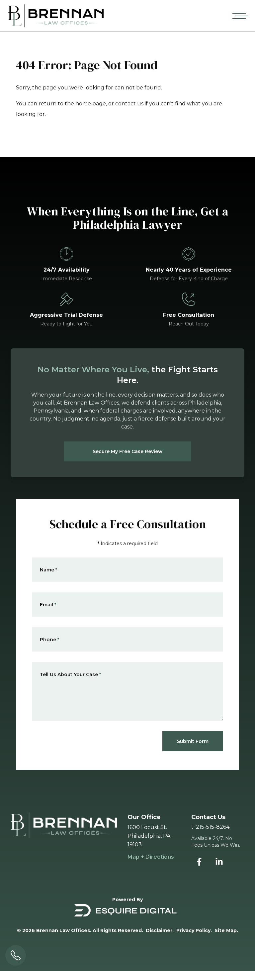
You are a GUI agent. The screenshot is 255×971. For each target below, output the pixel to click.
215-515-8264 (212, 827)
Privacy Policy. (194, 930)
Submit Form (193, 741)
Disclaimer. (160, 930)
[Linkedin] (219, 862)
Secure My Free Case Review (127, 451)
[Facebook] (199, 862)
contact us (129, 103)
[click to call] (15, 955)
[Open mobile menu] (239, 16)
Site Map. (226, 930)
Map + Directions (151, 857)
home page (90, 103)
